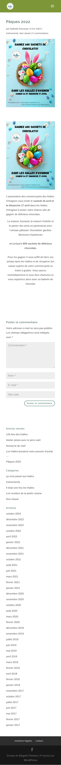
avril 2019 (11, 656)
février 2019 (13, 668)
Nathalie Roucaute (19, 28)
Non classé (25, 33)
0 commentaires (40, 33)
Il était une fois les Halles (20, 487)
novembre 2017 (15, 690)
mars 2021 (12, 576)
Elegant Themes (28, 755)
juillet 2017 (12, 702)
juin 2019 (11, 645)
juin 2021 (11, 570)
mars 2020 (12, 616)
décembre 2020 (15, 593)
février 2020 (13, 622)
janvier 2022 (13, 542)
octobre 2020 (13, 605)
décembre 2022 (15, 519)
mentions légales (23, 741)
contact (39, 741)
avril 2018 (11, 673)
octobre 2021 (13, 559)
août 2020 (11, 610)
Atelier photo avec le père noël (23, 440)
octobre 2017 (13, 696)
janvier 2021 (13, 588)
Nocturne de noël (15, 446)
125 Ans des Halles (17, 434)
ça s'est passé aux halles (20, 476)
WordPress (30, 760)
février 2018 (13, 679)
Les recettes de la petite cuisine (24, 493)
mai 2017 (11, 713)
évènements (12, 33)
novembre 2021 (15, 553)
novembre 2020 (15, 599)
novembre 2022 (15, 525)
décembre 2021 (15, 548)
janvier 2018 (13, 685)
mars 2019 (12, 662)
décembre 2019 (15, 628)
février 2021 (13, 582)
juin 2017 (11, 707)
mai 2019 (11, 650)
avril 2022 (11, 536)
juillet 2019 (12, 639)
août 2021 (11, 565)
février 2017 (13, 719)
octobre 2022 (13, 531)
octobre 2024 (13, 513)
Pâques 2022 (13, 461)
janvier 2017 (13, 725)
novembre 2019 (15, 633)
